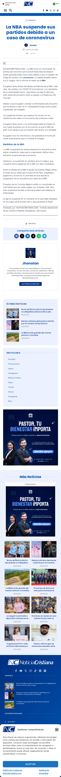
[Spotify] (45, 670)
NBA (43, 80)
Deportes (31, 20)
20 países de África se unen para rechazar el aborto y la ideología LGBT (43, 592)
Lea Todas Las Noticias (30, 284)
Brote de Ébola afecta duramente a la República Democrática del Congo (37, 312)
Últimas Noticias (17, 303)
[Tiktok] (58, 10)
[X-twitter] (51, 10)
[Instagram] (54, 10)
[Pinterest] (40, 670)
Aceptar (30, 764)
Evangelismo (13, 373)
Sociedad (11, 359)
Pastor (10, 382)
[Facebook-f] (43, 10)
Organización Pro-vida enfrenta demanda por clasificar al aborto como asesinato (17, 647)
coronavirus (28, 77)
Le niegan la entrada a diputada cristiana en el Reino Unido (17, 618)
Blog (10, 401)
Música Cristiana (14, 378)
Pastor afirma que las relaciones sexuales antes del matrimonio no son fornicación (44, 647)
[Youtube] (47, 10)
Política (11, 387)
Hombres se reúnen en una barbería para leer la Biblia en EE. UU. (44, 618)
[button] (56, 729)
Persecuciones (14, 364)
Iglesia (10, 369)
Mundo (11, 392)
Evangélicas (12, 397)
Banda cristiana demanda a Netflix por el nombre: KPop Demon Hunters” (37, 323)
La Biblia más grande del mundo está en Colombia (36, 334)
